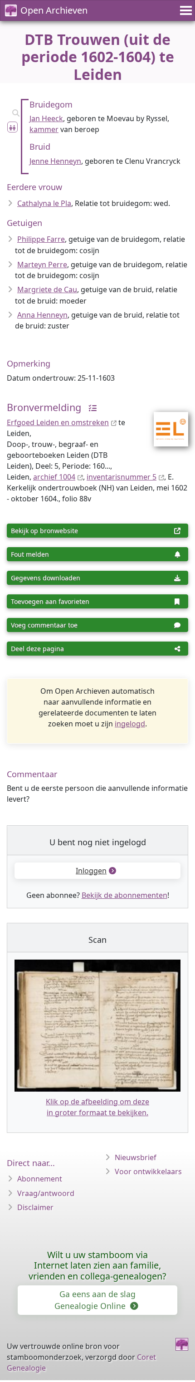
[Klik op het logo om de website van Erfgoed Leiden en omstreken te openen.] (165, 423)
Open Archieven (54, 10)
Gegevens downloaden (45, 577)
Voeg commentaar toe (44, 625)
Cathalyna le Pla (44, 203)
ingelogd (130, 724)
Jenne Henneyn (55, 161)
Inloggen (91, 871)
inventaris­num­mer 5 (121, 477)
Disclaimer (35, 1207)
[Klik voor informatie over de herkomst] (90, 407)
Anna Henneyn (42, 315)
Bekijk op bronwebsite (44, 530)
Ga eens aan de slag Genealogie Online (95, 1300)
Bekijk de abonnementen (124, 895)
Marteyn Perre (42, 265)
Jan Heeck (46, 118)
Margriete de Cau (47, 289)
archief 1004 (54, 477)
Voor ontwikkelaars (148, 1171)
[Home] (182, 1344)
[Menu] (185, 10)
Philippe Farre (41, 239)
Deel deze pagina (37, 648)
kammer (43, 129)
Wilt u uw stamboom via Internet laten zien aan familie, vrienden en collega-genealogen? (97, 1266)
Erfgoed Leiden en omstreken (58, 422)
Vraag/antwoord (45, 1193)
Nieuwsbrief (135, 1157)
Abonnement (39, 1179)
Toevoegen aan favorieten (50, 601)
